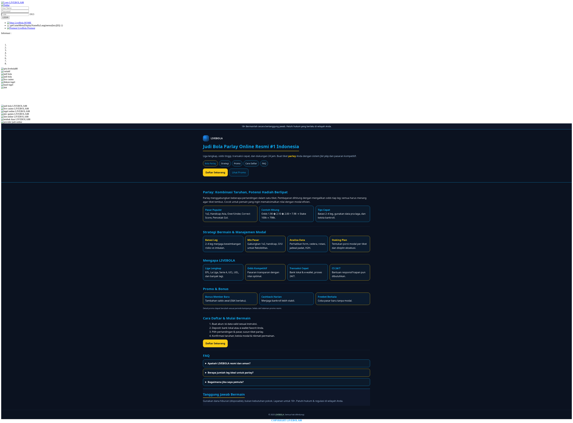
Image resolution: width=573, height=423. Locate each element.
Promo (237, 163)
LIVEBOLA (279, 414)
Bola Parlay (210, 163)
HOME (27, 22)
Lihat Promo (239, 172)
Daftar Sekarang (215, 172)
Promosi (31, 28)
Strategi (225, 163)
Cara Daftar (251, 163)
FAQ (264, 163)
